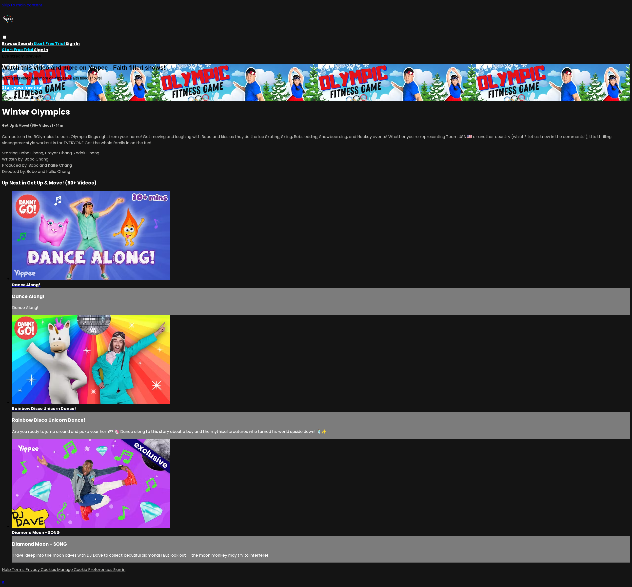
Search (26, 43)
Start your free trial (22, 87)
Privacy (33, 569)
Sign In (41, 50)
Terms (18, 569)
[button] (4, 37)
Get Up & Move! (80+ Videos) (28, 125)
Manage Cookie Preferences (85, 569)
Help (7, 569)
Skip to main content (22, 5)
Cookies (49, 569)
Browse (10, 43)
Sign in (73, 43)
